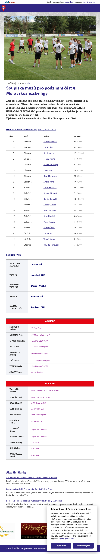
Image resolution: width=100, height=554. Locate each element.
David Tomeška (50, 176)
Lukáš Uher (48, 148)
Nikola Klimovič (50, 193)
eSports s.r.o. (27, 548)
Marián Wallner (50, 211)
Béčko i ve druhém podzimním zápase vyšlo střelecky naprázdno (34, 501)
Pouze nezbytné (83, 546)
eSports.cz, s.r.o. (89, 2)
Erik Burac (47, 234)
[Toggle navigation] (97, 8)
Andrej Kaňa (48, 182)
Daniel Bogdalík (50, 199)
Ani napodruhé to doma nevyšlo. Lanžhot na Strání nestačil (31, 478)
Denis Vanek (48, 153)
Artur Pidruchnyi (50, 165)
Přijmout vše (61, 546)
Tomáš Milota (49, 159)
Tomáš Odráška (50, 142)
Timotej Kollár (49, 205)
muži (27, 83)
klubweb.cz (69, 2)
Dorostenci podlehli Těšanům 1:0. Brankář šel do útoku (29, 489)
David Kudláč (49, 216)
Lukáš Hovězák (50, 188)
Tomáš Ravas (49, 239)
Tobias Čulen (49, 228)
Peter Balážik (49, 222)
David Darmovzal (51, 245)
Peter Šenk (48, 170)
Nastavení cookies (67, 539)
